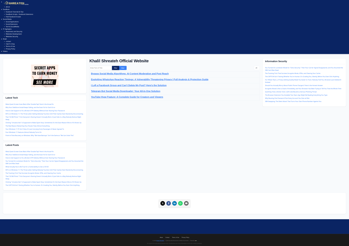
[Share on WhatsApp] (180, 203)
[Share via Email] (186, 203)
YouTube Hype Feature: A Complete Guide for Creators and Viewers (127, 97)
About (161, 237)
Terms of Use (175, 237)
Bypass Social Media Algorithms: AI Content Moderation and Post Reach (130, 73)
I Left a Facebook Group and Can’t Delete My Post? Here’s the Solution (129, 85)
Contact (167, 237)
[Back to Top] (346, 243)
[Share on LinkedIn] (174, 203)
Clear (123, 68)
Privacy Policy (185, 237)
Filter (115, 68)
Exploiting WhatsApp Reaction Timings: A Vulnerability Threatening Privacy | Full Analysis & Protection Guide (149, 79)
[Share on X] (162, 203)
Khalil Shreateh (160, 240)
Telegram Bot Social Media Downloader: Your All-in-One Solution (125, 91)
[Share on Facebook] (168, 203)
